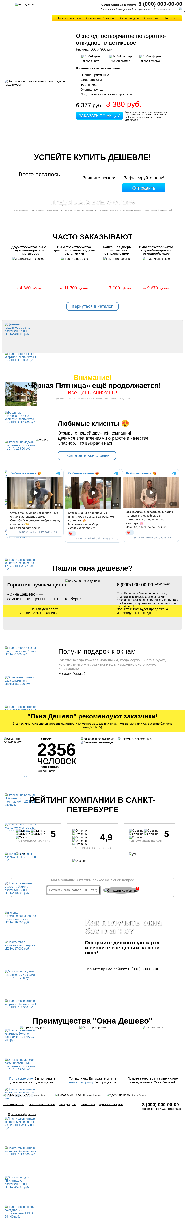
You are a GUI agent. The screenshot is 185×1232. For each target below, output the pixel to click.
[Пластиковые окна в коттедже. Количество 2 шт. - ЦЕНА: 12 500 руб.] (20, 1151)
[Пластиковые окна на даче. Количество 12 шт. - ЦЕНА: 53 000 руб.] (20, 709)
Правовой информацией (161, 210)
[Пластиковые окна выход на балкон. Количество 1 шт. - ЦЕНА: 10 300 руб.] (20, 887)
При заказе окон (21, 1078)
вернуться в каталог (92, 306)
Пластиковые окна (69, 18)
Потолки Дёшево (92, 1095)
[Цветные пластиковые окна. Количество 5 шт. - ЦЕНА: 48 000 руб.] (20, 329)
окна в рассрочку (81, 1082)
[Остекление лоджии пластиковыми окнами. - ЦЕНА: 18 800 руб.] (20, 445)
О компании (152, 18)
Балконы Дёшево (40, 1095)
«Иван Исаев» (174, 1108)
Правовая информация (22, 1114)
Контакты (171, 18)
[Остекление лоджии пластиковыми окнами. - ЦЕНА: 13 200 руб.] (20, 974)
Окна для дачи (129, 18)
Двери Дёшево (139, 1095)
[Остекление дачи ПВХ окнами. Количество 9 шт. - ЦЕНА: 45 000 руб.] (20, 1182)
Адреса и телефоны (111, 1104)
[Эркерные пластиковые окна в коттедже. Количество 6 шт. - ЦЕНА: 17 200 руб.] (20, 417)
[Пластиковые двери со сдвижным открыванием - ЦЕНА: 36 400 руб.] (20, 1211)
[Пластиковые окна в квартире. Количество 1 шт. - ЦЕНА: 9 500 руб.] (20, 1004)
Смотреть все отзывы (88, 455)
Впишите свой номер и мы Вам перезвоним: (125, 9)
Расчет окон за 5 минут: (118, 4)
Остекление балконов (100, 18)
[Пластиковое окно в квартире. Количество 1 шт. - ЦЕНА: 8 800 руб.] (20, 356)
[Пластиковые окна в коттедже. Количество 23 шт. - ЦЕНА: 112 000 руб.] (20, 1123)
